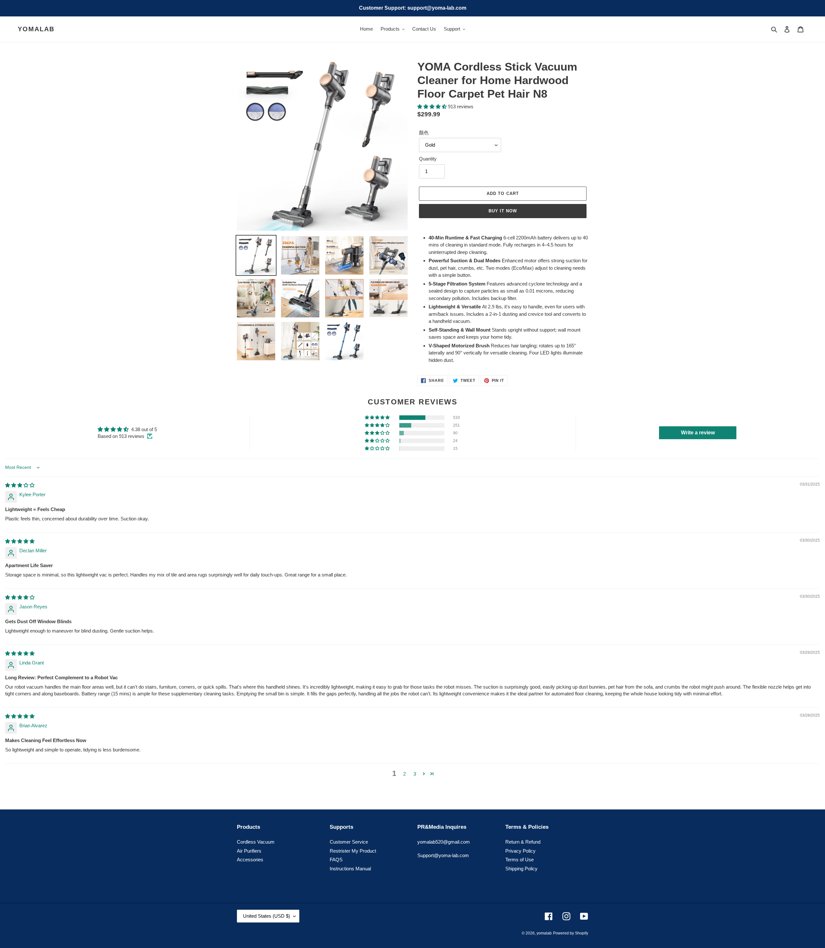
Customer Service (349, 842)
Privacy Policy (520, 851)
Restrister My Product (353, 851)
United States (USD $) (266, 916)
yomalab (36, 29)
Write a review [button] (698, 432)
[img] (19, 485)
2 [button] (404, 774)
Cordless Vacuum (256, 842)
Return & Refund (522, 842)
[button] (432, 106)
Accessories (250, 859)
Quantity (428, 158)
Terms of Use (519, 859)
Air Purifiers (249, 851)
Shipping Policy (521, 868)
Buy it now (503, 210)
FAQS (336, 859)
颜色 (424, 132)
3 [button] (414, 774)
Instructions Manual (350, 868)
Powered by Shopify (570, 933)
